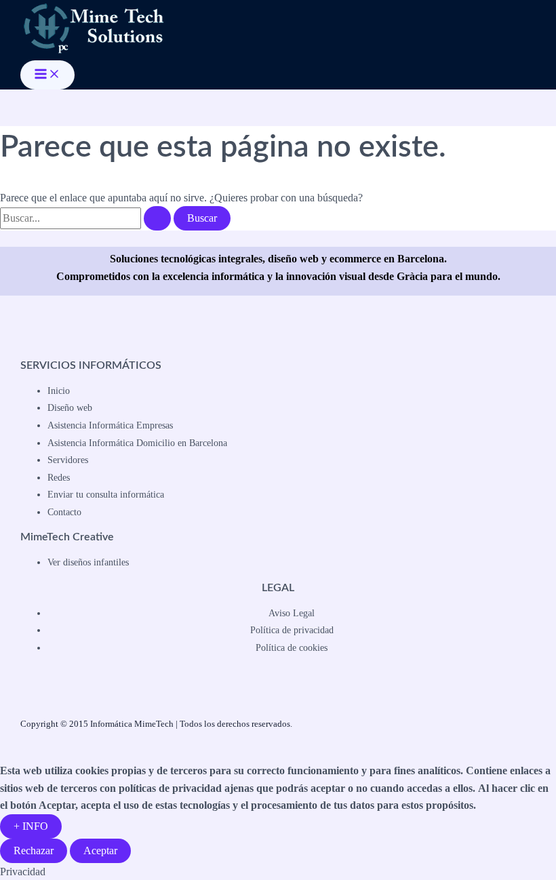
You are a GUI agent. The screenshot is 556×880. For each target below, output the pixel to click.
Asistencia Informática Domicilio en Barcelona (137, 443)
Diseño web (69, 408)
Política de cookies (291, 648)
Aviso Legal (292, 613)
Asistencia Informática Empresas (110, 425)
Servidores (67, 460)
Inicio (58, 391)
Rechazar (34, 850)
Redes (58, 478)
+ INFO (31, 826)
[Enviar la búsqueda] (157, 218)
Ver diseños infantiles (88, 562)
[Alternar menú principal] (47, 74)
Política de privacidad (292, 630)
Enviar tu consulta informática (105, 494)
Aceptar (100, 850)
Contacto (64, 512)
